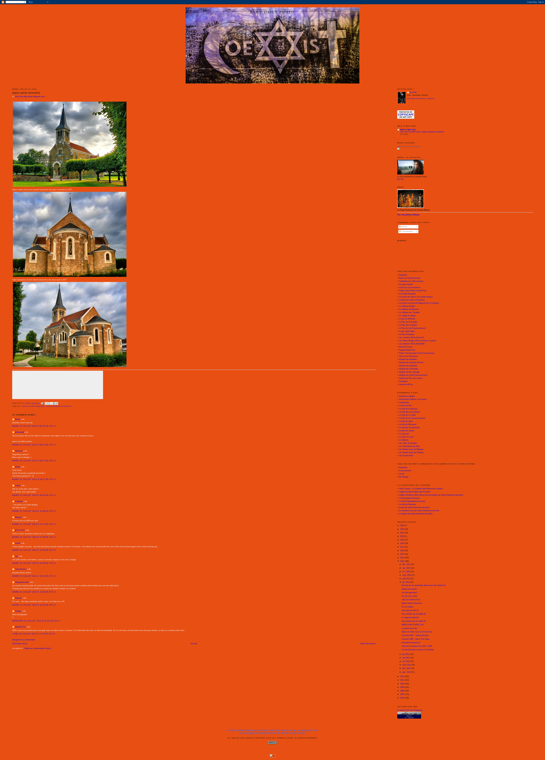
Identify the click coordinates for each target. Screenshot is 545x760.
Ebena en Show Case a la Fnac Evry (417, 632)
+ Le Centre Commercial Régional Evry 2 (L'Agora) (418, 303)
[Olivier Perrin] (398, 150)
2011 (402, 680)
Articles (404, 227)
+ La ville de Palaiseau (406, 504)
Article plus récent (19, 644)
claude (17, 486)
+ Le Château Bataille (406, 306)
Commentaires (407, 231)
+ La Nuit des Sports (405, 431)
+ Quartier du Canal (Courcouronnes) (412, 375)
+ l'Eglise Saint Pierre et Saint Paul (411, 291)
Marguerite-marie (22, 582)
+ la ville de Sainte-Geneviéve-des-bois (413, 508)
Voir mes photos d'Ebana (408, 215)
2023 (402, 529)
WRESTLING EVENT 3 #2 (413, 625)
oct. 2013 (406, 572)
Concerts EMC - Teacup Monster (415, 635)
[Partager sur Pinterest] (56, 403)
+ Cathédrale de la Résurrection (410, 281)
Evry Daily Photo (272, 11)
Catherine (19, 501)
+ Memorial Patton (404, 347)
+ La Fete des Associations (408, 412)
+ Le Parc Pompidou (405, 334)
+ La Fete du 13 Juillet (406, 415)
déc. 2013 (406, 564)
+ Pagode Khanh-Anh (406, 350)
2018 (402, 543)
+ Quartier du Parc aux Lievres (410, 378)
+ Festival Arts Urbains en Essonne (411, 399)
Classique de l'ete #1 (410, 610)
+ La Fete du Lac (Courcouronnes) (411, 418)
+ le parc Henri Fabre (406, 331)
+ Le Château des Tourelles (408, 312)
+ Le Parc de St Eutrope (407, 322)
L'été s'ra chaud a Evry (411, 600)
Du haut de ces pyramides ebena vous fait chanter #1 (424, 585)
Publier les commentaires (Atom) (37, 648)
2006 (402, 698)
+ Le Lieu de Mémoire (406, 319)
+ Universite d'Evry (405, 384)
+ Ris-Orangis (403, 477)
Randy (17, 419)
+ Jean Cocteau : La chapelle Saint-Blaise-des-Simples (420, 489)
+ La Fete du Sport (405, 421)
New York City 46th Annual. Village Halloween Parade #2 (422, 132)
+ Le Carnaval (403, 434)
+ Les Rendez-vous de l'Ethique (410, 449)
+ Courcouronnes (404, 471)
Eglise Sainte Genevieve (33, 406)
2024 (402, 526)
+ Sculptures (402, 381)
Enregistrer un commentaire (23, 640)
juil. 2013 (406, 582)
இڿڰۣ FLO (20, 530)
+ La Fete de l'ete (404, 406)
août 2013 (406, 579)
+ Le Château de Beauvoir (408, 309)
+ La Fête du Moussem (406, 424)
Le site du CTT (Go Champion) (409, 710)
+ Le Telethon (402, 440)
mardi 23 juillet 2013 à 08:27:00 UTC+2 (34, 461)
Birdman (18, 598)
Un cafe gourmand (409, 593)
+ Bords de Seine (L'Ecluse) (408, 278)
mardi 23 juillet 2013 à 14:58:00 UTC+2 (34, 550)
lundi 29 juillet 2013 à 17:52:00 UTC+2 (33, 634)
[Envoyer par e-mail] (46, 403)
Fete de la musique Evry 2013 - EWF (417, 646)
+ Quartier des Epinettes (407, 366)
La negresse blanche (410, 618)
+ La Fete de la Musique (407, 409)
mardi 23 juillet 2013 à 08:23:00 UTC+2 (34, 445)
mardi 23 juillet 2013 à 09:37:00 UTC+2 (34, 479)
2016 (402, 551)
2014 (402, 558)
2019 (402, 540)
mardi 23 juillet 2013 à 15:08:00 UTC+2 (34, 563)
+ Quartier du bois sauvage (408, 372)
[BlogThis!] (48, 403)
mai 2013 (406, 658)
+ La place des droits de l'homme (411, 300)
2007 (402, 694)
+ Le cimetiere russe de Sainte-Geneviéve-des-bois (418, 511)
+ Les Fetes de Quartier (407, 443)
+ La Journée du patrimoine (408, 428)
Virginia (18, 611)
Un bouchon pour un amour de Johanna (418, 650)
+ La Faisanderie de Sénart (408, 498)
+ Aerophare (402, 275)
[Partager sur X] (51, 403)
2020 (402, 536)
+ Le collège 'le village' (406, 316)
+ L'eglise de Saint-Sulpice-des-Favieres (413, 492)
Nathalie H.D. (20, 627)
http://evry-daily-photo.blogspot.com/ (30, 97)
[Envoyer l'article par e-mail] (42, 403)
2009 (402, 687)
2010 (402, 684)
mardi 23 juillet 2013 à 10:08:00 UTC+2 (34, 511)
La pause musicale (409, 628)
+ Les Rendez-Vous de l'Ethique (410, 453)
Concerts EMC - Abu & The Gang (415, 639)
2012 (402, 676)
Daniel (17, 467)
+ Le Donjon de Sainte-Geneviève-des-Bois (415, 514)
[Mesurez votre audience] (272, 757)
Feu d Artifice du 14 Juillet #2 (414, 614)
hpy (16, 556)
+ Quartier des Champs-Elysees (410, 362)
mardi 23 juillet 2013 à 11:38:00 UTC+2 (34, 537)
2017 (402, 547)
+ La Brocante (403, 402)
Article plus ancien (368, 644)
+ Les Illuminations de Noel (408, 446)
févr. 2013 (406, 668)
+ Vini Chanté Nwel (405, 456)
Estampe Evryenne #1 (411, 643)
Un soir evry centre (409, 596)
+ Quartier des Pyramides (407, 369)
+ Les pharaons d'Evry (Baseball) (411, 344)
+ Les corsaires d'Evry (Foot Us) (410, 338)
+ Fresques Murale (405, 284)
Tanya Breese (20, 569)
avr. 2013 (406, 661)
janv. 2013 (406, 672)
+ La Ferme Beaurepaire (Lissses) (411, 501)
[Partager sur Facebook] (54, 403)
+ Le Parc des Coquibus (407, 325)
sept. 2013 (407, 575)
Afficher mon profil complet (421, 98)
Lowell (17, 543)
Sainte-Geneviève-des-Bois (59, 406)
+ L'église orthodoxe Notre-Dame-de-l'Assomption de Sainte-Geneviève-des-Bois (430, 495)
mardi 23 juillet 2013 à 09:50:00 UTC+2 (34, 495)
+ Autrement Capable (406, 396)
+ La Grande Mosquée (406, 294)
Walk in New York (408, 130)
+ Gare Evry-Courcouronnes (408, 287)
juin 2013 (406, 654)
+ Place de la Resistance (407, 356)
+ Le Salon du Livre (405, 437)
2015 (402, 554)
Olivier (413, 92)
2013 (402, 561)
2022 (402, 533)
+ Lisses (400, 474)
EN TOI (400, 179)
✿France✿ (19, 432)
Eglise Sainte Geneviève (412, 603)
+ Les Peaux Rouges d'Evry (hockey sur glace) (416, 341)
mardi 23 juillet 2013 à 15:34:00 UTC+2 (34, 576)
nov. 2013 (406, 568)
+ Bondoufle (402, 468)
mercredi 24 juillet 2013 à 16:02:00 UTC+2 (36, 621)
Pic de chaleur (407, 607)
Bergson (18, 517)
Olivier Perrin (401, 146)
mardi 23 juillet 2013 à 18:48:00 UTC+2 (34, 592)
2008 (402, 691)
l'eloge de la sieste (409, 589)
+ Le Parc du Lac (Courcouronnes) (411, 328)
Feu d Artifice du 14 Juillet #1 (414, 621)
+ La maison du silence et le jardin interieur (415, 297)
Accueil (194, 644)
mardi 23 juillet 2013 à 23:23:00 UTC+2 (34, 605)
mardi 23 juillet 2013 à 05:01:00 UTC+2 (34, 426)
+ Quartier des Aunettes (407, 359)
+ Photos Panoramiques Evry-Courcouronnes (415, 353)
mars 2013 (407, 665)
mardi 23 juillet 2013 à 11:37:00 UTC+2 (34, 524)
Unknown (19, 451)
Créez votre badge (413, 146)
